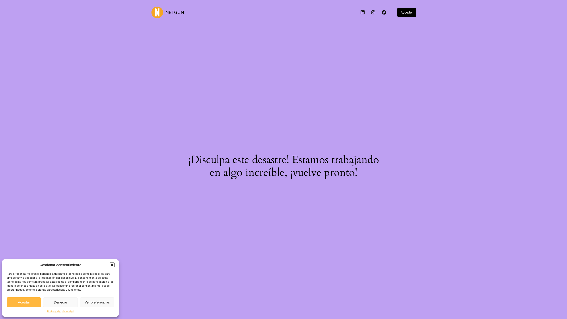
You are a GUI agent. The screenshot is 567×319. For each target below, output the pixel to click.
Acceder (407, 12)
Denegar (60, 302)
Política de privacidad (60, 311)
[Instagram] (373, 12)
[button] (112, 265)
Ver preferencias (97, 302)
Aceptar (24, 302)
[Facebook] (383, 12)
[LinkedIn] (362, 12)
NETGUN (174, 12)
